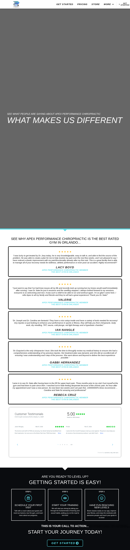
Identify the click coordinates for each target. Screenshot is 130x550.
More (107, 4)
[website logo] (16, 4)
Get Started (64, 4)
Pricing (82, 4)
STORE (96, 4)
